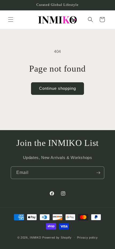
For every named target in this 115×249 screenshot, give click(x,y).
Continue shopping (57, 88)
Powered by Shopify (57, 237)
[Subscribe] (98, 172)
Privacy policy (87, 237)
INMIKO (35, 237)
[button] (11, 19)
